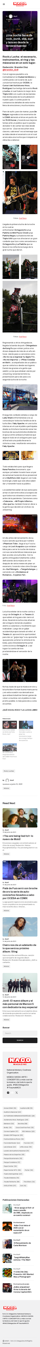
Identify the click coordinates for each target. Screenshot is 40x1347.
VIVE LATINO (10, 1186)
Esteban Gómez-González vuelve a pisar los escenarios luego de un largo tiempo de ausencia (25, 735)
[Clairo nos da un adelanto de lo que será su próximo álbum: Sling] (20, 927)
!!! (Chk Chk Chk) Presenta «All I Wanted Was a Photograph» (23, 1274)
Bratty (8, 1127)
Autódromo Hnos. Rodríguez (16, 1120)
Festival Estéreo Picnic (14, 1139)
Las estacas (10, 1147)
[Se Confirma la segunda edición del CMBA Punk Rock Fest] (10, 747)
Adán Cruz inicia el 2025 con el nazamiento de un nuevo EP (21, 1229)
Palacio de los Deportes (14, 1155)
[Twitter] (17, 1093)
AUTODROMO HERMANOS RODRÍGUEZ (19, 1116)
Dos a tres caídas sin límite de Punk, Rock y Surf (9, 732)
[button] (4, 4)
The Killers (29, 1182)
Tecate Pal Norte (12, 1182)
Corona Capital (11, 1131)
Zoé (23, 1186)
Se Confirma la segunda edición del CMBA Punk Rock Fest (10, 755)
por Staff (16, 1240)
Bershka (22, 1124)
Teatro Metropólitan (13, 1174)
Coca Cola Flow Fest (25, 1127)
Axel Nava (22, 218)
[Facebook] (12, 1093)
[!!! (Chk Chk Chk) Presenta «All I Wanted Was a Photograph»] (7, 1272)
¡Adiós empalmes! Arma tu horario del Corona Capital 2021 (22, 1289)
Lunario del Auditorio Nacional (16, 1151)
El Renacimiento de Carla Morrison (22, 1244)
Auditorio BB (26, 1108)
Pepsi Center (10, 1166)
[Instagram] (8, 1093)
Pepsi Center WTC (12, 1170)
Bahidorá (9, 1124)
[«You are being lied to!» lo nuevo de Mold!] (20, 818)
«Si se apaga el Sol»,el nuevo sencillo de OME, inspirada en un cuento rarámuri (23, 1211)
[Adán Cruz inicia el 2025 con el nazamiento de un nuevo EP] (7, 1226)
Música (6, 788)
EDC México (28, 1131)
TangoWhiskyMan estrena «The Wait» (22, 1258)
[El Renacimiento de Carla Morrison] (7, 1244)
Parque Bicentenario (13, 1158)
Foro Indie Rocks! (12, 1143)
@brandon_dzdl (10, 70)
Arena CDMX (10, 1108)
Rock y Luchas (9, 771)
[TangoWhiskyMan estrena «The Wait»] (7, 1258)
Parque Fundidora (12, 1162)
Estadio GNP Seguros (13, 1135)
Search (20, 1040)
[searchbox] (20, 1033)
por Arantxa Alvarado (21, 1284)
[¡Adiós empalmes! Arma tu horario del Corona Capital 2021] (7, 1287)
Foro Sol (28, 1143)
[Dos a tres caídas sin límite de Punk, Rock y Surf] (10, 725)
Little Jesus (26, 1147)
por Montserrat (19, 1222)
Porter (29, 1170)
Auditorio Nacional (12, 1112)
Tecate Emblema (11, 1178)
